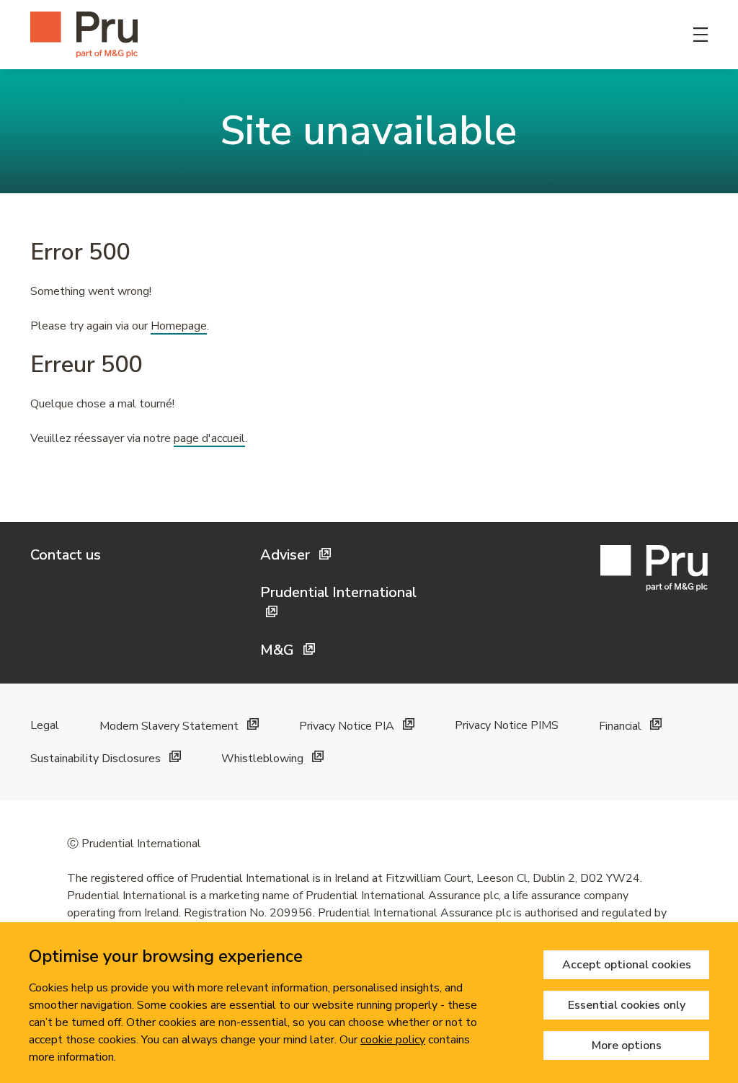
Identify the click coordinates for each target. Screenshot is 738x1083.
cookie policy (392, 1040)
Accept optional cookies (626, 965)
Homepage (179, 326)
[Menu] (700, 34)
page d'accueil (209, 438)
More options (627, 1045)
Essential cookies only (626, 1005)
